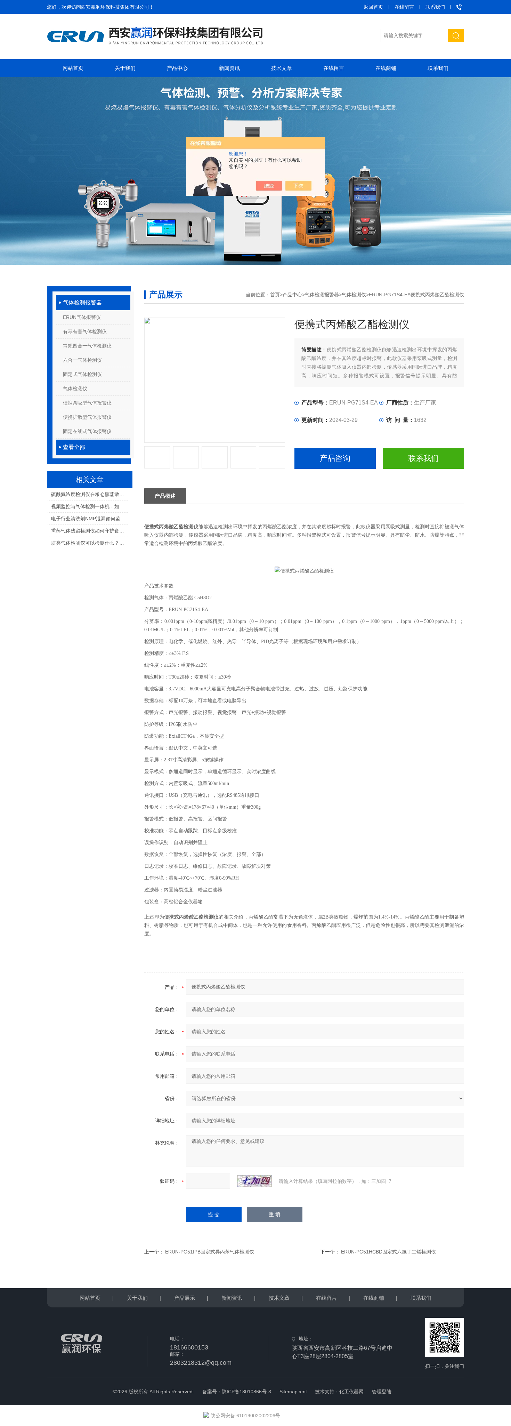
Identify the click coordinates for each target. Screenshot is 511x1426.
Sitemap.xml (293, 1391)
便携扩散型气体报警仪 (87, 417)
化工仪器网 (351, 1391)
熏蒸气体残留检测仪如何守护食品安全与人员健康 (89, 531)
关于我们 (125, 68)
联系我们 (435, 7)
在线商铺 (385, 68)
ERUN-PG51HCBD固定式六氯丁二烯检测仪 (388, 1252)
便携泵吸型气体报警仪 (87, 403)
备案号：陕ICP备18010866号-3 (236, 1391)
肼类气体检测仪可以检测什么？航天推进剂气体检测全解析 (89, 543)
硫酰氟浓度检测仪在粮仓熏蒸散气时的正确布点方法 (89, 494)
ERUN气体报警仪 (82, 317)
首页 (275, 294)
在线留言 (404, 7)
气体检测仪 (75, 388)
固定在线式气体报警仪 (87, 431)
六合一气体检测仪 (82, 360)
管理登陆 (381, 1391)
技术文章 (281, 68)
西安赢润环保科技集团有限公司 (115, 7)
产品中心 (177, 68)
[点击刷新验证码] (254, 1181)
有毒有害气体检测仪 (85, 331)
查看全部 (74, 447)
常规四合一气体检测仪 (87, 346)
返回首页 (373, 7)
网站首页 (73, 68)
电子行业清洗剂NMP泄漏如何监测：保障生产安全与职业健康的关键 (89, 518)
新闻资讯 (229, 68)
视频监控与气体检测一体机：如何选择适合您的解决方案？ (89, 506)
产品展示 (184, 1298)
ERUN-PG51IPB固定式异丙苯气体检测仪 (209, 1252)
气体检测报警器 (82, 302)
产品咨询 (335, 458)
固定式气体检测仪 (82, 374)
